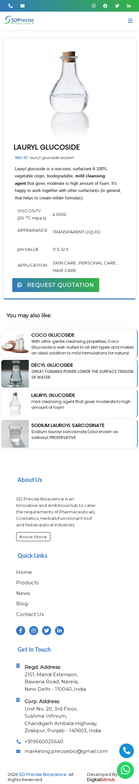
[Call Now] (10, 6)
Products (27, 582)
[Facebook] (105, 6)
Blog (22, 603)
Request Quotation (58, 285)
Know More (33, 536)
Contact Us (30, 614)
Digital (101, 779)
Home (24, 572)
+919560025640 (44, 741)
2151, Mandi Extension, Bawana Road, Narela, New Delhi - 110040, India (55, 678)
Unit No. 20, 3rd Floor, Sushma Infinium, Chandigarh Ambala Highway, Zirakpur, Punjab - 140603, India (63, 716)
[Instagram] (93, 6)
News (23, 593)
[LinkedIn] (128, 6)
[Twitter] (117, 6)
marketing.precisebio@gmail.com (66, 751)
